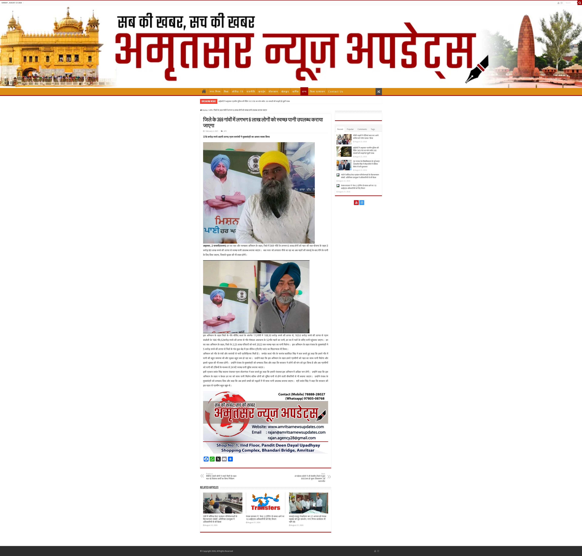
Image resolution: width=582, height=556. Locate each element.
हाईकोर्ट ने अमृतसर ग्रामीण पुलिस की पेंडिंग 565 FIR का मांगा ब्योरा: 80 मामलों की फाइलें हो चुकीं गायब (366, 150)
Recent (340, 129)
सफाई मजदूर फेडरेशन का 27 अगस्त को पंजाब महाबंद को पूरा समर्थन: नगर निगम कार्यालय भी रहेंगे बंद (307, 519)
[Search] (579, 2)
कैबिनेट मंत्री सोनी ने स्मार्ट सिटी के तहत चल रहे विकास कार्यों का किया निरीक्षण (221, 476)
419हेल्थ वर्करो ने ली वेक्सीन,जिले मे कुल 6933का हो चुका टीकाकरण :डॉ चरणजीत (309, 477)
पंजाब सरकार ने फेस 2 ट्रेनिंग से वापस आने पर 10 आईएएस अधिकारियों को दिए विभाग (265, 517)
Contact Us (335, 91)
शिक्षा (226, 91)
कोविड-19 (237, 91)
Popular (350, 129)
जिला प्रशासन (317, 91)
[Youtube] (558, 3)
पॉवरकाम (273, 91)
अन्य (304, 91)
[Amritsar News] (291, 46)
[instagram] (561, 3)
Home (204, 91)
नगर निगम (215, 91)
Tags (373, 129)
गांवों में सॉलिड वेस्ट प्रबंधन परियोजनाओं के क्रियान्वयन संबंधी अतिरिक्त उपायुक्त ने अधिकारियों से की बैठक (220, 519)
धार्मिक (295, 91)
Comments (362, 129)
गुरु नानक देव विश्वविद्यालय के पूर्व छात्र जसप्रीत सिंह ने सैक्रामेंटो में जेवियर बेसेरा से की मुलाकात (252, 101)
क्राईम (261, 91)
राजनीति (251, 91)
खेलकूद (285, 91)
